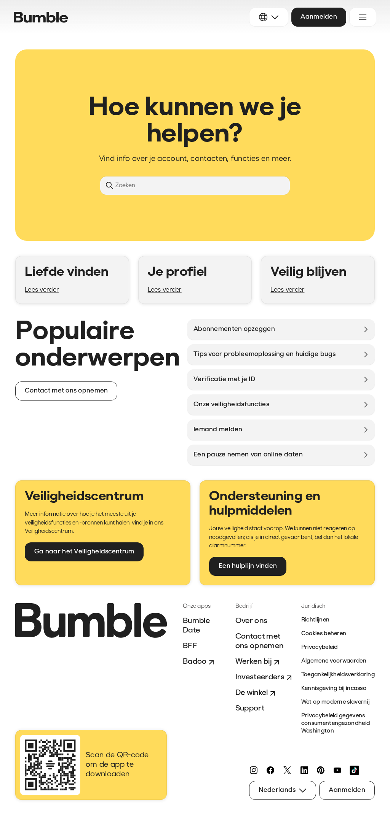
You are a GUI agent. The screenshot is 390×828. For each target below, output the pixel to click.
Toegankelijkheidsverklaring (338, 675)
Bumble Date (196, 625)
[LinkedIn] (303, 770)
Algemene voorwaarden (333, 661)
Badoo (195, 662)
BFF (190, 646)
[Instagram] (253, 770)
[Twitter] (287, 770)
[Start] (41, 17)
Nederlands (277, 790)
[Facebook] (270, 770)
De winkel (251, 693)
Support (249, 708)
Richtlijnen (315, 620)
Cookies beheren (324, 634)
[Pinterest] (320, 770)
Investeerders (260, 677)
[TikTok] (354, 770)
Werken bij (253, 662)
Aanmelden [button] (318, 17)
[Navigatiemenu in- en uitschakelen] (362, 17)
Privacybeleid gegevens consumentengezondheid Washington (335, 723)
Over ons (251, 621)
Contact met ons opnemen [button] (66, 391)
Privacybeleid (319, 647)
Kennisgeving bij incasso (333, 688)
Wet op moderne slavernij (335, 702)
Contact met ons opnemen (259, 641)
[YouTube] (337, 770)
